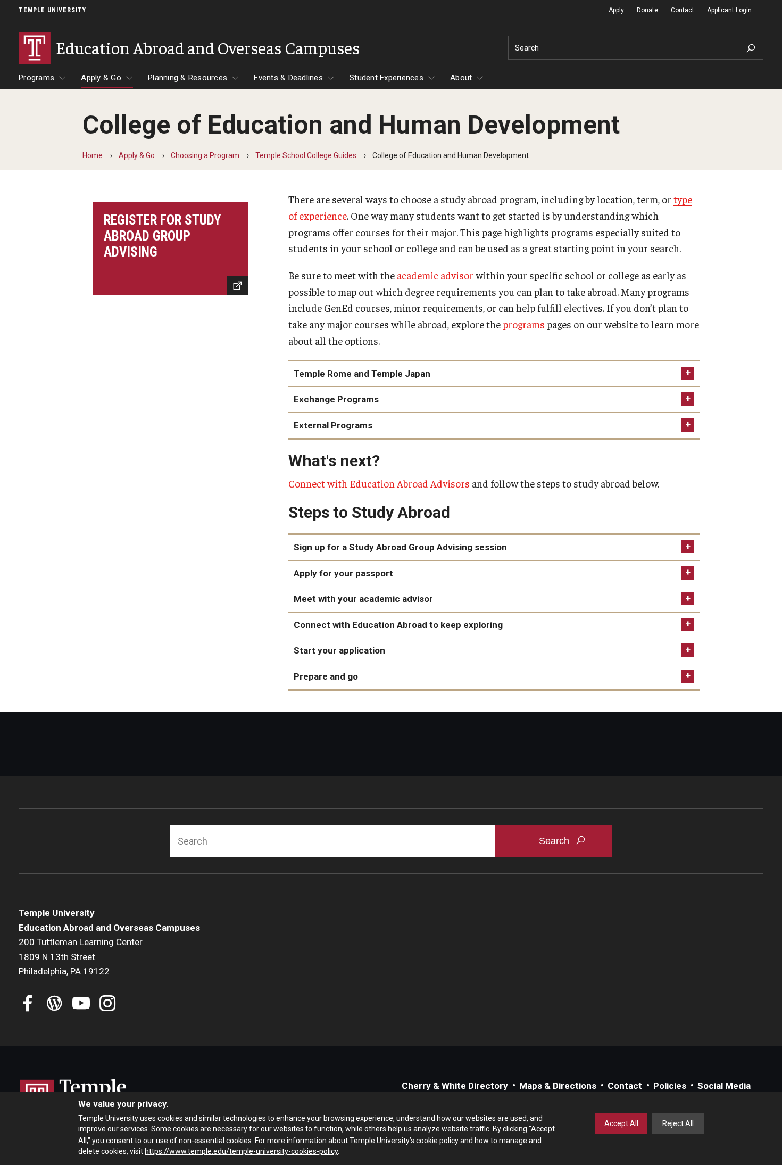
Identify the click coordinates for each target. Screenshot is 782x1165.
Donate (647, 10)
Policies (669, 1085)
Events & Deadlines (288, 77)
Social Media (724, 1085)
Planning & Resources (187, 77)
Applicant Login (729, 10)
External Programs (333, 425)
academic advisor (435, 275)
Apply (616, 10)
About (461, 77)
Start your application (339, 650)
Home (92, 155)
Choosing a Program (205, 155)
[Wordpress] (54, 1004)
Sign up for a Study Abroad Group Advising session (400, 547)
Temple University (52, 10)
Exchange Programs (336, 399)
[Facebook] (28, 1004)
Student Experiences (386, 77)
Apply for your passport (343, 573)
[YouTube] (81, 1004)
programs (524, 324)
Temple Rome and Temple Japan (362, 373)
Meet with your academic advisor (363, 598)
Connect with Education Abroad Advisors (379, 483)
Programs (36, 77)
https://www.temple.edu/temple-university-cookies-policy (241, 1150)
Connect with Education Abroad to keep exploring (398, 624)
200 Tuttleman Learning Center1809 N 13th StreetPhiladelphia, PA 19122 (81, 957)
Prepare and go (326, 676)
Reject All (678, 1123)
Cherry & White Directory (455, 1085)
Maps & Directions (557, 1085)
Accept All (621, 1123)
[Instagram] (107, 1004)
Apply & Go (101, 77)
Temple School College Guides (305, 155)
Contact (682, 10)
